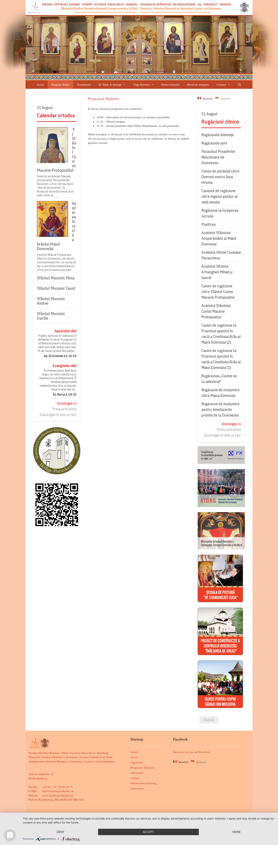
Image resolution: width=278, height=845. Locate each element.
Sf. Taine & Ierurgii (110, 84)
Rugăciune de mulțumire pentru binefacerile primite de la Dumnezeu (220, 409)
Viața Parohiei (141, 84)
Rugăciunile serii (214, 143)
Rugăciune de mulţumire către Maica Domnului (220, 392)
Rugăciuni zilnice (220, 121)
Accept (148, 832)
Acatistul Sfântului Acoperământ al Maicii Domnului (218, 238)
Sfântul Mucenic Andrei (51, 300)
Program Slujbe (60, 84)
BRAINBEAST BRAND (69, 799)
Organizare (137, 762)
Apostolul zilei (65, 330)
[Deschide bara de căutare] (239, 84)
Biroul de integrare (198, 84)
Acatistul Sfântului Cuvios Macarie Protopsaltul (216, 311)
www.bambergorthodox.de (58, 795)
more (236, 832)
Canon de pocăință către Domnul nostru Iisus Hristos (220, 177)
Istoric (134, 757)
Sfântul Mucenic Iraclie (51, 315)
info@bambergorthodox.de (58, 791)
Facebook (209, 720)
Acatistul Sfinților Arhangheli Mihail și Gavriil (216, 272)
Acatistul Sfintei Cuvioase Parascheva (221, 255)
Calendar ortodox (56, 115)
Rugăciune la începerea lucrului (219, 213)
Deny (60, 832)
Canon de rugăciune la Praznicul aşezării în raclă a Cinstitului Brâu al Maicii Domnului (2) (221, 334)
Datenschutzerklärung (143, 783)
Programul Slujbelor (142, 767)
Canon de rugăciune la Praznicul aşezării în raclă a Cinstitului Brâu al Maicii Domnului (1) (221, 359)
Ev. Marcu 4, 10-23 (64, 394)
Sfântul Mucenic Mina (56, 278)
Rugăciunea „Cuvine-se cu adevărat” (219, 378)
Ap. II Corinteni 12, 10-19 (60, 356)
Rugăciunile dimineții (217, 134)
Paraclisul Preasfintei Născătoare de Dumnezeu (218, 157)
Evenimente (84, 84)
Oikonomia (137, 773)
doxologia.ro (66, 403)
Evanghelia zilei (64, 365)
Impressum (137, 788)
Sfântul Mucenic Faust (56, 288)
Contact (221, 84)
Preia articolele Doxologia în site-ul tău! (58, 411)
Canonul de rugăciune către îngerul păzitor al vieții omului (219, 196)
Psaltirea (208, 224)
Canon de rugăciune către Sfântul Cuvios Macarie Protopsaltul (218, 291)
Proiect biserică (170, 84)
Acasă (40, 84)
